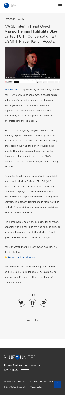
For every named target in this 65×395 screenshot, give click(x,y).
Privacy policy (36, 387)
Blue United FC (13, 89)
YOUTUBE (49, 381)
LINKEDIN (37, 381)
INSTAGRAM (9, 381)
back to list (33, 320)
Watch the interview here (22, 257)
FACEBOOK (22, 381)
